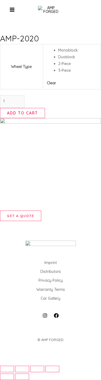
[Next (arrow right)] (22, 377)
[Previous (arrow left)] (7, 377)
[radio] (77, 50)
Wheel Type (21, 66)
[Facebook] (56, 315)
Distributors (50, 271)
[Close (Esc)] (52, 369)
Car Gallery (50, 298)
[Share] (37, 369)
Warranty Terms (50, 289)
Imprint (50, 262)
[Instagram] (45, 315)
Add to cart (22, 113)
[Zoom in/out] (7, 369)
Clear (51, 83)
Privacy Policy (51, 280)
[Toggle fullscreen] (22, 369)
